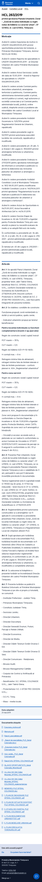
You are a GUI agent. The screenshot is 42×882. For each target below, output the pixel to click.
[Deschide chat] (36, 876)
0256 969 (12, 870)
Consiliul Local (15, 9)
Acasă (4, 9)
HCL (26, 9)
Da (3, 852)
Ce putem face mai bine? (20, 852)
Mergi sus (5, 878)
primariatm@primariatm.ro (16, 873)
